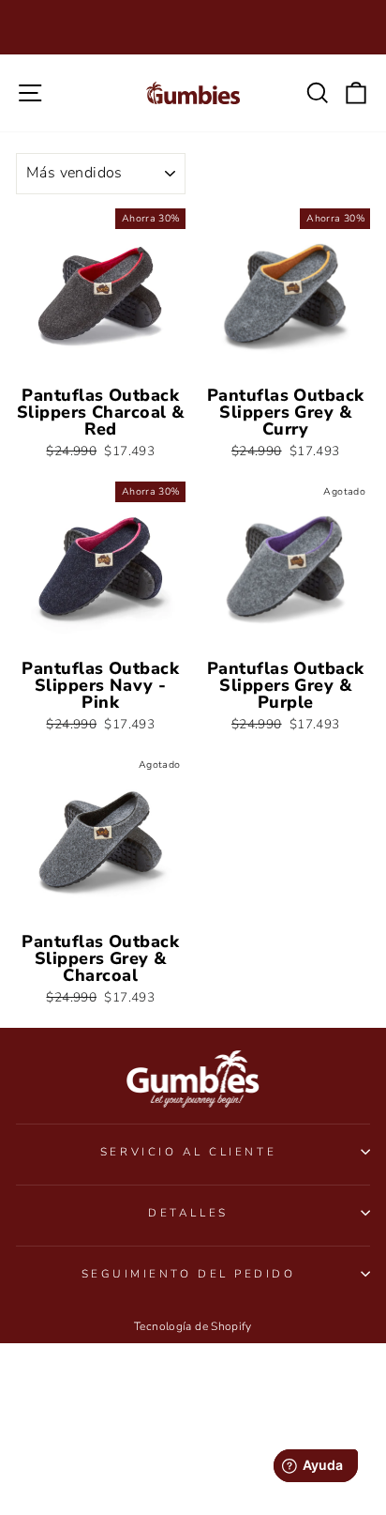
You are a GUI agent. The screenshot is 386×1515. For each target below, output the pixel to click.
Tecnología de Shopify (193, 1326)
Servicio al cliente (188, 1151)
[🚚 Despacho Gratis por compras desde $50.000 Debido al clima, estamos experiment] (193, 27)
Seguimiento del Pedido (189, 1273)
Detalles (188, 1212)
